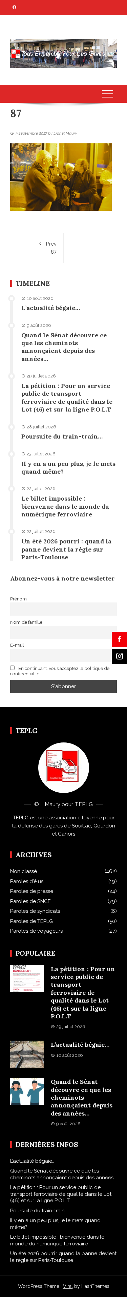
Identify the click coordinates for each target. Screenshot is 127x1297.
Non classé (23, 871)
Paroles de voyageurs (36, 931)
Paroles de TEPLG (31, 921)
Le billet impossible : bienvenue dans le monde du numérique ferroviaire (65, 506)
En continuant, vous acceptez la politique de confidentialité (59, 671)
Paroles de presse (31, 891)
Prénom (18, 598)
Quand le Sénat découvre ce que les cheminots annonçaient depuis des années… (64, 347)
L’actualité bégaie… (50, 308)
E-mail (17, 645)
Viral (68, 1286)
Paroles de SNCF (30, 901)
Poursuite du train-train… (62, 436)
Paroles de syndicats (35, 911)
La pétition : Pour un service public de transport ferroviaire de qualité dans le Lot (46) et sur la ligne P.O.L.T (66, 397)
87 (51, 248)
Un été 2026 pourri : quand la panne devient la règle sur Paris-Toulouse (66, 549)
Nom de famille (26, 622)
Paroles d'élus (26, 881)
